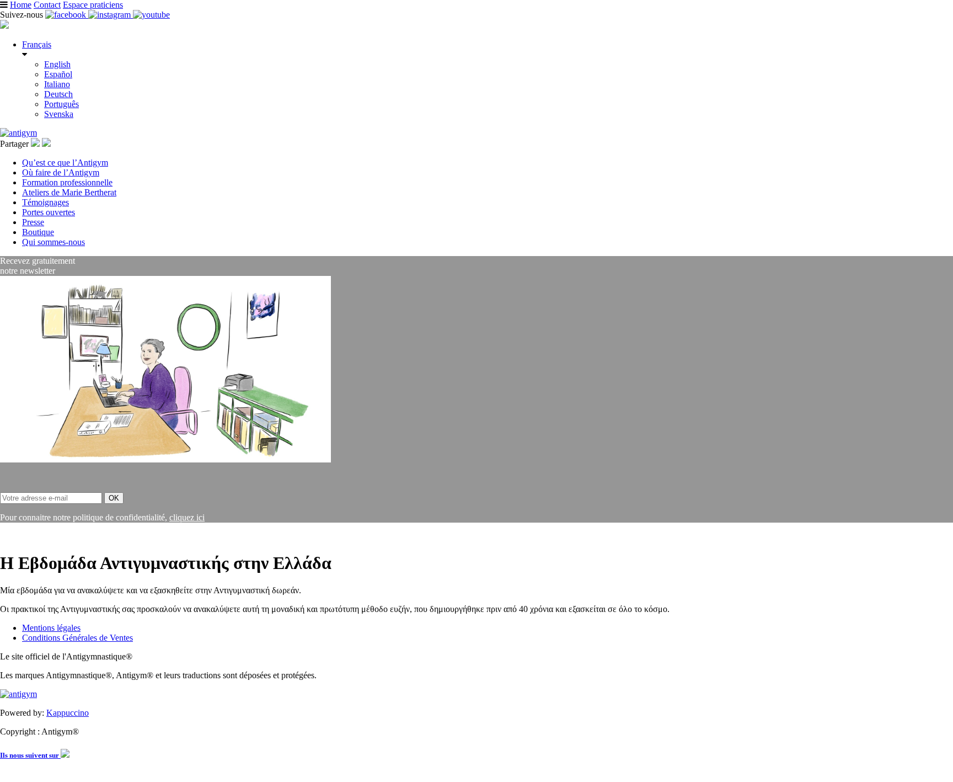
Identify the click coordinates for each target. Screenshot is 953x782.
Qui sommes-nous (53, 242)
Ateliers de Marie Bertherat (69, 192)
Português (61, 104)
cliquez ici (187, 517)
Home (20, 4)
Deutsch (58, 94)
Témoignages (45, 202)
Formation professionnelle (67, 182)
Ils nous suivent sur (30, 755)
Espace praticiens (93, 4)
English (57, 64)
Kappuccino (67, 712)
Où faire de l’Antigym (60, 172)
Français (36, 44)
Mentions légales (51, 627)
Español (58, 74)
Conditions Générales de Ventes (77, 637)
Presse (33, 222)
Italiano (57, 84)
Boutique (38, 232)
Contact (47, 4)
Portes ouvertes (48, 212)
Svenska (58, 114)
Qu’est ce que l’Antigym (65, 162)
